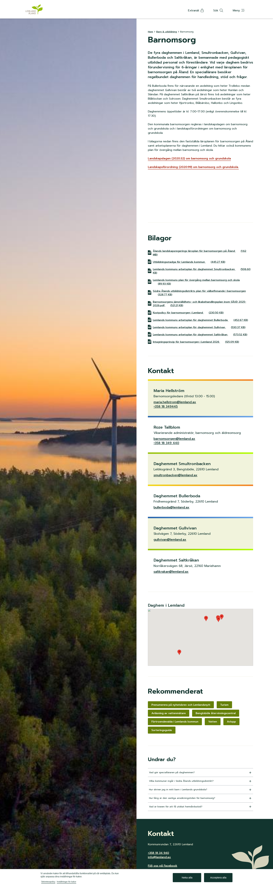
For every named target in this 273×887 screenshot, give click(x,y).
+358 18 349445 (166, 406)
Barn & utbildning (166, 31)
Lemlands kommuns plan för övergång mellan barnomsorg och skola (196, 281)
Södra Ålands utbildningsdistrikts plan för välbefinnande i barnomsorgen (199, 292)
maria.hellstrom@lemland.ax (175, 402)
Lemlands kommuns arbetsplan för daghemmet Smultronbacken (202, 271)
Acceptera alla (218, 877)
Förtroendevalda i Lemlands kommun (174, 722)
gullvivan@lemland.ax (170, 539)
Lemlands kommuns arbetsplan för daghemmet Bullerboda (200, 320)
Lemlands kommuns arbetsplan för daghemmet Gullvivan (199, 327)
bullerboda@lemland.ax (171, 507)
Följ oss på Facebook (162, 865)
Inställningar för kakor (66, 881)
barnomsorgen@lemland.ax (174, 438)
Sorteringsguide (161, 730)
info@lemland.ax (159, 857)
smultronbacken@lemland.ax (175, 475)
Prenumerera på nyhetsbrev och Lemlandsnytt (180, 705)
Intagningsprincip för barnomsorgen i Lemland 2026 (196, 342)
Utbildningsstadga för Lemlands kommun (189, 262)
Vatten (212, 722)
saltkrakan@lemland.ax (171, 571)
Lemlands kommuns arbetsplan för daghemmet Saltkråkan (200, 334)
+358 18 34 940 (158, 853)
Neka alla (187, 877)
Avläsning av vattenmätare (168, 713)
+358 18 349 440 (166, 443)
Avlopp (231, 722)
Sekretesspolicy (48, 881)
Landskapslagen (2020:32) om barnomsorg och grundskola (189, 158)
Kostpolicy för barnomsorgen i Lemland (188, 313)
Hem (150, 31)
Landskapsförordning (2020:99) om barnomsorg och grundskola (193, 167)
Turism (224, 705)
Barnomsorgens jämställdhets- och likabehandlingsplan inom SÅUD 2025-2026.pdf (199, 303)
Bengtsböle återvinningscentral (216, 713)
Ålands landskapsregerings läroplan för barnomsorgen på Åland (199, 252)
